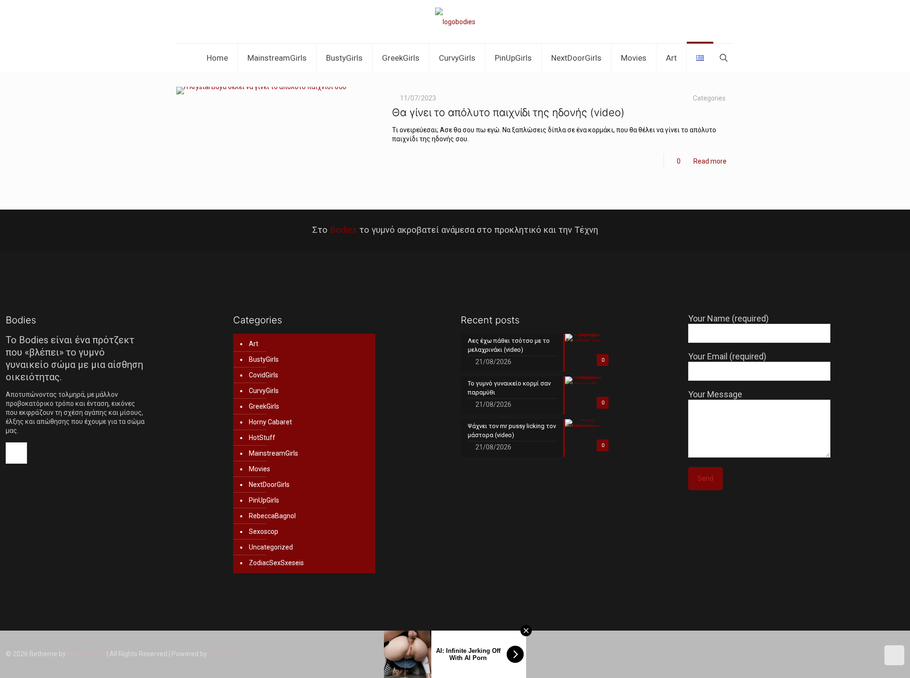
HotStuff (262, 437)
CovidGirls (263, 375)
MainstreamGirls (273, 453)
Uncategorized (271, 547)
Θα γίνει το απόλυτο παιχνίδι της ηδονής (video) (508, 112)
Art (253, 344)
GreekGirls (264, 406)
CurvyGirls (264, 390)
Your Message (715, 394)
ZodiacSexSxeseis (276, 563)
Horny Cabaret (270, 422)
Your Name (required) (728, 318)
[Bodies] (455, 21)
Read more (710, 161)
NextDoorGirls (269, 484)
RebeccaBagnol (272, 516)
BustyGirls (264, 359)
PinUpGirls (264, 500)
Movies (259, 469)
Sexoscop (263, 531)
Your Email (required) (727, 356)
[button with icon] (16, 453)
